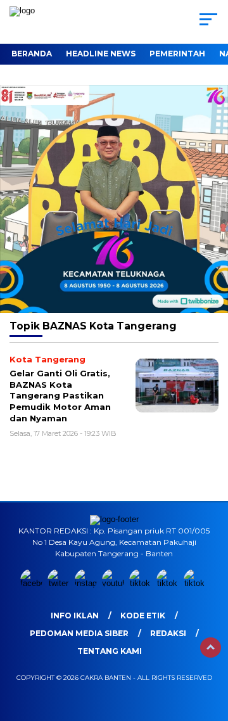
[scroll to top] (210, 647)
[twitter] (60, 583)
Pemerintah (177, 53)
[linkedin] (168, 583)
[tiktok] (141, 583)
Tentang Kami (109, 651)
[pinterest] (196, 583)
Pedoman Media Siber (79, 633)
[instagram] (87, 583)
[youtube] (114, 583)
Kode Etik (142, 615)
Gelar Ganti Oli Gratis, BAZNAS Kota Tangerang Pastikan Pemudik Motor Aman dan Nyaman (60, 395)
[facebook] (32, 583)
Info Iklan (75, 615)
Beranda (31, 53)
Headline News (101, 53)
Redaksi (168, 633)
